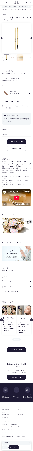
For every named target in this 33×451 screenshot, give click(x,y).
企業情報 (4, 432)
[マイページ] (26, 2)
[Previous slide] (2, 38)
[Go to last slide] (1, 319)
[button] (6, 57)
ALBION (20, 409)
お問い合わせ (5, 417)
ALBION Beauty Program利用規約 (9, 424)
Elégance (20, 414)
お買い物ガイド (5, 409)
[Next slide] (31, 38)
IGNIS (19, 412)
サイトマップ (5, 412)
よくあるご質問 (5, 414)
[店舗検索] (6, 2)
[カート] (30, 2)
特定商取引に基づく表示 (7, 429)
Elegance (4, 14)
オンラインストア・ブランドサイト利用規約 (12, 426)
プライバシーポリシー (7, 421)
